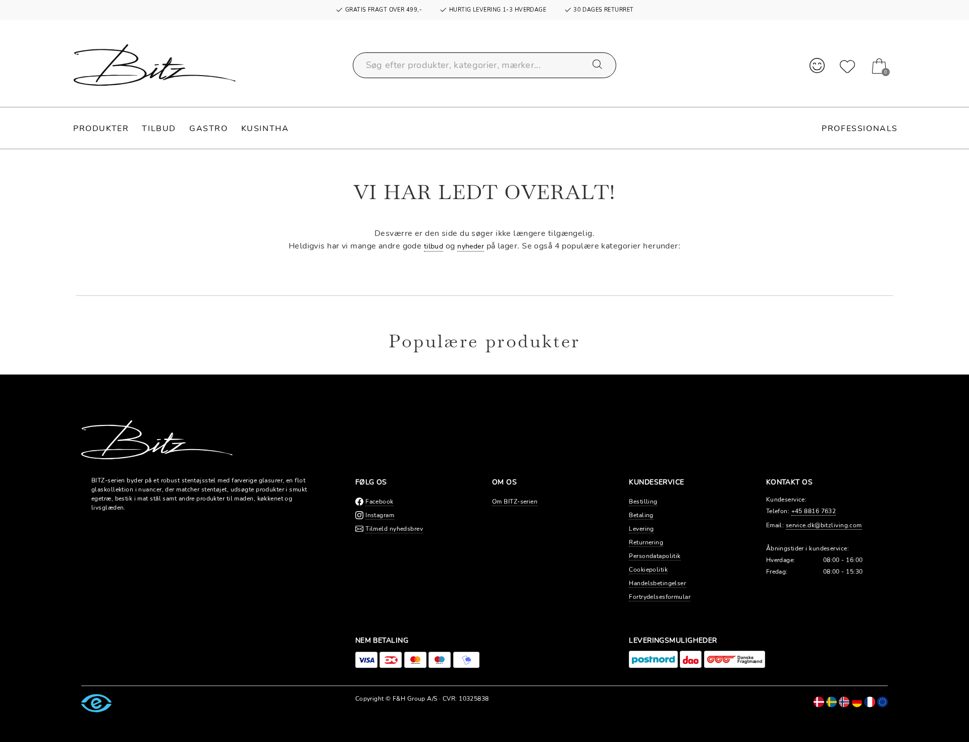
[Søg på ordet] (598, 65)
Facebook (379, 502)
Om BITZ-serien (514, 502)
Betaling (641, 515)
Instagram (379, 515)
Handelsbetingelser (657, 583)
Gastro (208, 128)
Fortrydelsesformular (659, 597)
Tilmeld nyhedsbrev (394, 529)
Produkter (101, 128)
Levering (641, 529)
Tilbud (159, 128)
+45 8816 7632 (813, 511)
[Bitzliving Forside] (155, 65)
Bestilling (643, 502)
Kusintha (265, 128)
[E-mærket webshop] (96, 702)
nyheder (470, 246)
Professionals (860, 128)
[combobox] (485, 65)
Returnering (646, 542)
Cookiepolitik (648, 570)
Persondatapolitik (654, 556)
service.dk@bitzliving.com (824, 525)
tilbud (434, 246)
